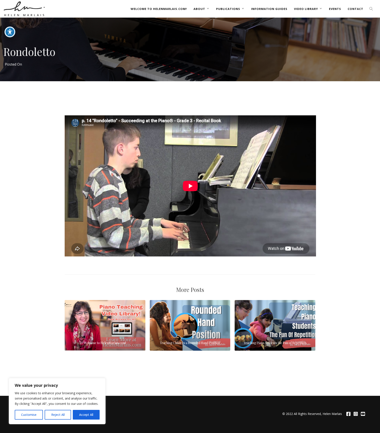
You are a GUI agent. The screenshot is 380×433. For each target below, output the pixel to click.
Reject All (58, 415)
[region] (57, 401)
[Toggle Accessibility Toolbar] (10, 32)
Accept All (86, 415)
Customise (29, 415)
